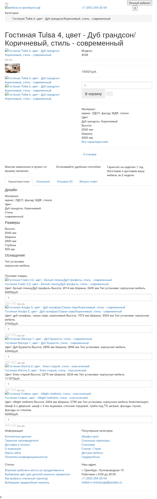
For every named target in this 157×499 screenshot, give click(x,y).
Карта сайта (13, 453)
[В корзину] (7, 303)
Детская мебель (92, 453)
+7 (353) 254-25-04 (94, 7)
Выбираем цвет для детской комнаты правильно (37, 474)
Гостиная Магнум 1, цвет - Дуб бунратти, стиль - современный (47, 343)
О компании (13, 448)
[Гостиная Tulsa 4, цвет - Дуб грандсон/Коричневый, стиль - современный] (40, 52)
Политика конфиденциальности (26, 457)
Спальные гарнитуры (96, 440)
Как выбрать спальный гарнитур (26, 478)
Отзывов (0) (65, 181)
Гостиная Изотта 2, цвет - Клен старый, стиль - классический (45, 370)
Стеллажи (88, 444)
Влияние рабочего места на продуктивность (34, 470)
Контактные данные (18, 436)
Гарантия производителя (21, 440)
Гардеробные (91, 457)
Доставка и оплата (17, 444)
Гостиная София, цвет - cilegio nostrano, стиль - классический (46, 397)
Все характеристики (95, 142)
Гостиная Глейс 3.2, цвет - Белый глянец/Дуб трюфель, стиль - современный (57, 284)
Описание (43, 181)
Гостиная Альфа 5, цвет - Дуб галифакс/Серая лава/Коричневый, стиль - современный (63, 311)
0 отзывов (89, 154)
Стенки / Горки (91, 448)
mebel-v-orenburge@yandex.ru (102, 482)
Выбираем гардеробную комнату (27, 482)
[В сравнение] (10, 60)
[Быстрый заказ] (109, 93)
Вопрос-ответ (89, 181)
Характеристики (18, 181)
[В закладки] (6, 60)
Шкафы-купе (90, 436)
